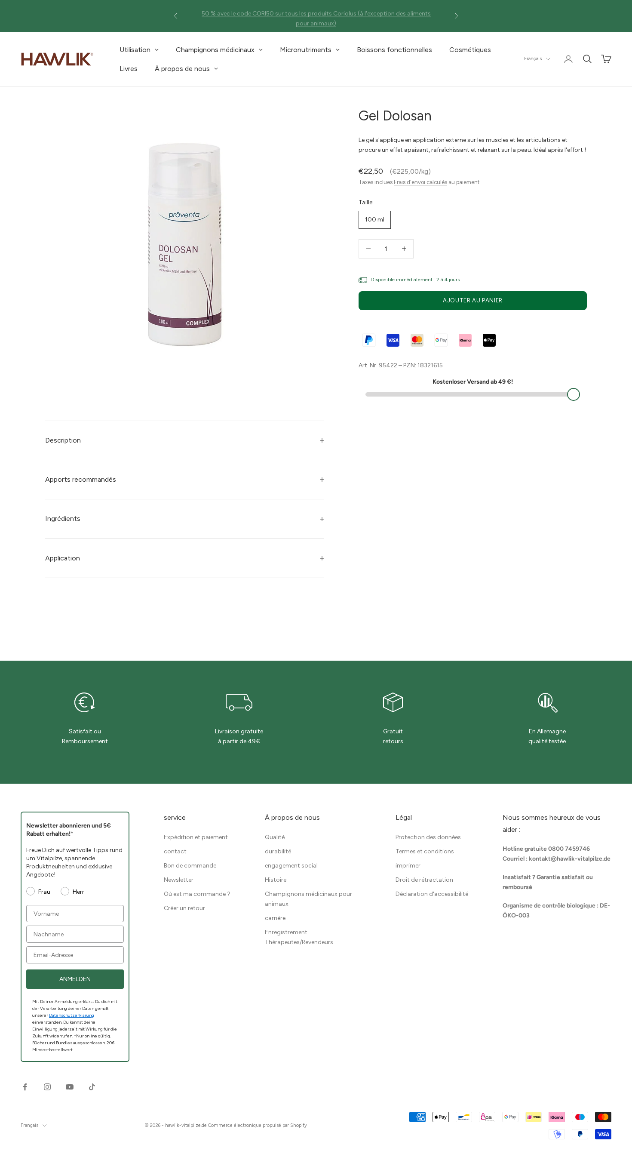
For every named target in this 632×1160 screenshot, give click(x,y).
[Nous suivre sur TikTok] (92, 1087)
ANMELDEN (75, 979)
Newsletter (178, 879)
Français (533, 59)
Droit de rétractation (424, 879)
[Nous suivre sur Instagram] (47, 1087)
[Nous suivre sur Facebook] (25, 1087)
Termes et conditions (425, 851)
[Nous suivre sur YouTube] (69, 1087)
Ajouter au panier (473, 300)
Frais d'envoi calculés (420, 182)
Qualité (275, 837)
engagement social (291, 865)
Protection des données (428, 837)
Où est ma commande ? (197, 894)
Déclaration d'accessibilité (432, 894)
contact (175, 851)
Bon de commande (190, 865)
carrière (275, 918)
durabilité (278, 851)
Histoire (275, 879)
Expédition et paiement (196, 837)
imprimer (408, 865)
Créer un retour (184, 908)
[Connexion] (568, 59)
